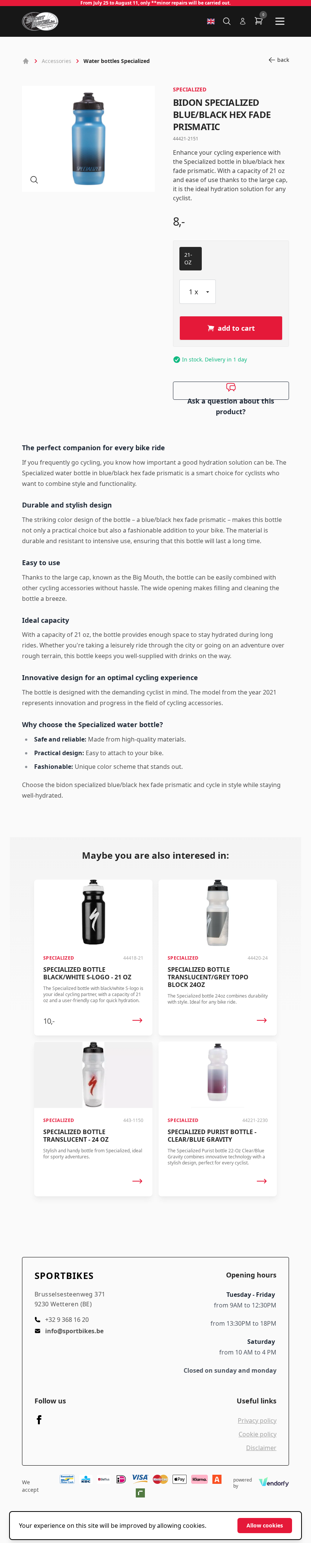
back (283, 59)
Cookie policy (257, 1434)
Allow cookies (265, 1525)
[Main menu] (280, 21)
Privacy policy (257, 1420)
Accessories (56, 60)
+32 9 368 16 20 (67, 1319)
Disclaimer (261, 1448)
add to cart (236, 328)
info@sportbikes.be (74, 1331)
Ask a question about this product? (230, 398)
